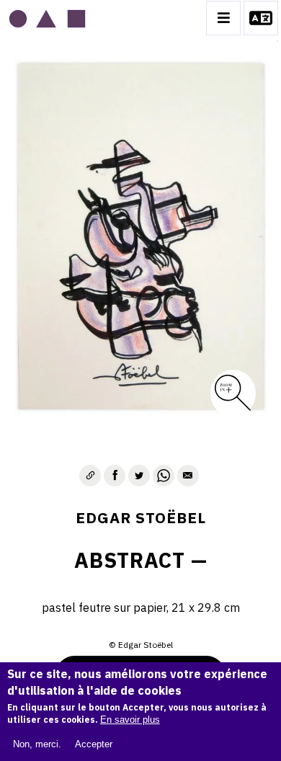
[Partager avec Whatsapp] (163, 475)
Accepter (93, 744)
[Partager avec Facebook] (114, 475)
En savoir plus (130, 719)
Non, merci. (37, 744)
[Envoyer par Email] (188, 475)
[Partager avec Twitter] (139, 475)
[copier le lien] (90, 475)
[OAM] (47, 18)
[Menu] (223, 18)
